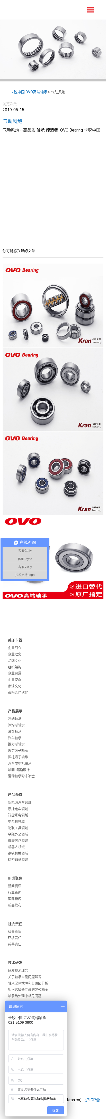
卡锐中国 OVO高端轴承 (28, 92)
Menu (91, 10)
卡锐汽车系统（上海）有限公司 (40, 10)
